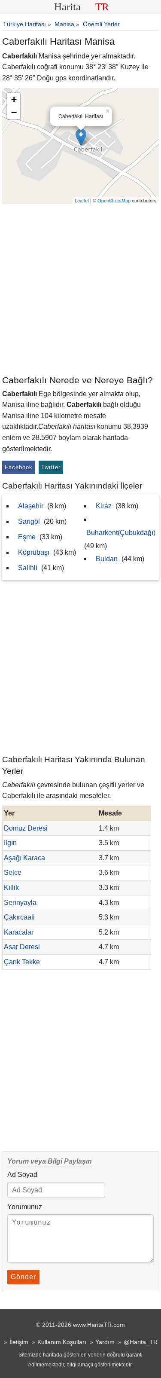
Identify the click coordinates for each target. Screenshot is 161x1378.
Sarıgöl (29, 521)
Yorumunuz (24, 1206)
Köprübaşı (33, 552)
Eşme (27, 537)
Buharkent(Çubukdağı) (120, 532)
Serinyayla (20, 902)
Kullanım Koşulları (61, 1341)
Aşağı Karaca (24, 858)
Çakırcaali (19, 917)
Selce (12, 872)
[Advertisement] (80, 289)
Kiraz (104, 506)
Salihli (27, 567)
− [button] (14, 112)
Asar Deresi (22, 946)
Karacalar (18, 932)
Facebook (19, 467)
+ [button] (14, 99)
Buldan (107, 558)
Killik (11, 887)
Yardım (105, 1341)
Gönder (23, 1276)
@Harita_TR (141, 1341)
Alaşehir (30, 506)
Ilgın (10, 842)
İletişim (18, 1341)
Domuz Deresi (26, 828)
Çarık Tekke (22, 962)
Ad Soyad (22, 1174)
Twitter (51, 467)
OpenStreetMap (114, 200)
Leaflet (82, 200)
